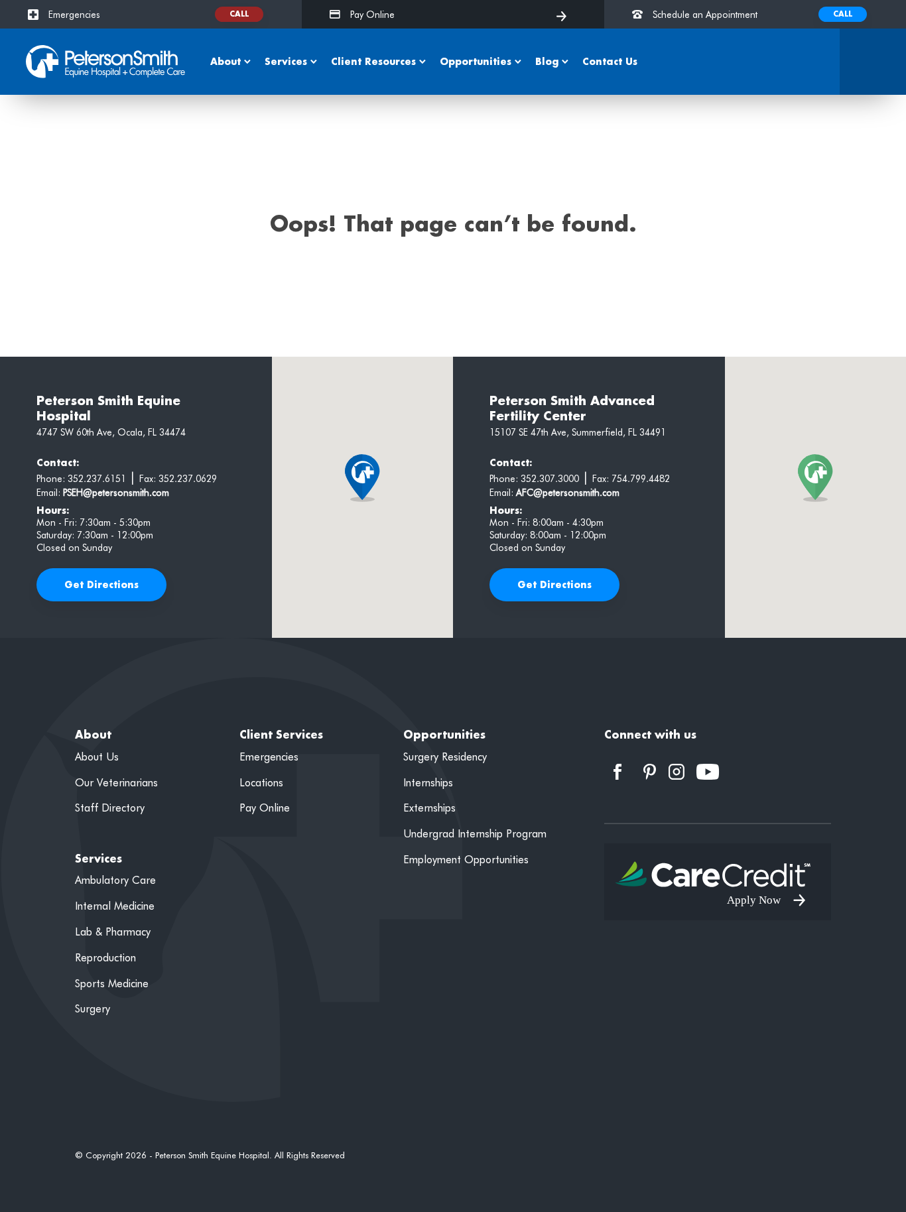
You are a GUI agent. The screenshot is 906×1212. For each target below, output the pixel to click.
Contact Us (609, 61)
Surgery (92, 1008)
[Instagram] (676, 769)
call (239, 14)
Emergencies (268, 757)
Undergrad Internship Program (475, 833)
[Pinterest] (649, 769)
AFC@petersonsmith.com (567, 492)
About (225, 61)
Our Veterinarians (116, 782)
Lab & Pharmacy (113, 932)
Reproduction (105, 957)
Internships (428, 782)
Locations (261, 782)
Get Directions (101, 584)
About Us (97, 757)
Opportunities (475, 61)
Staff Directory (110, 808)
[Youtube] (708, 769)
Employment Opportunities (466, 859)
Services (286, 61)
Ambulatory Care (115, 880)
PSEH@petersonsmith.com (116, 492)
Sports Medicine (112, 983)
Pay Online (264, 808)
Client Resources (373, 61)
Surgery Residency (445, 757)
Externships (429, 808)
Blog (546, 61)
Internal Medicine (115, 906)
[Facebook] (617, 769)
